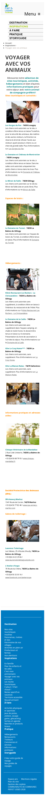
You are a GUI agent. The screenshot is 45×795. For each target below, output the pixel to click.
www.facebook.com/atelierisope (18, 577)
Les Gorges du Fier (16, 149)
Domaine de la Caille (15, 342)
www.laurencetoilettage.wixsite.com (19, 560)
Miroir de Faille (29, 189)
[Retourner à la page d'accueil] (9, 8)
